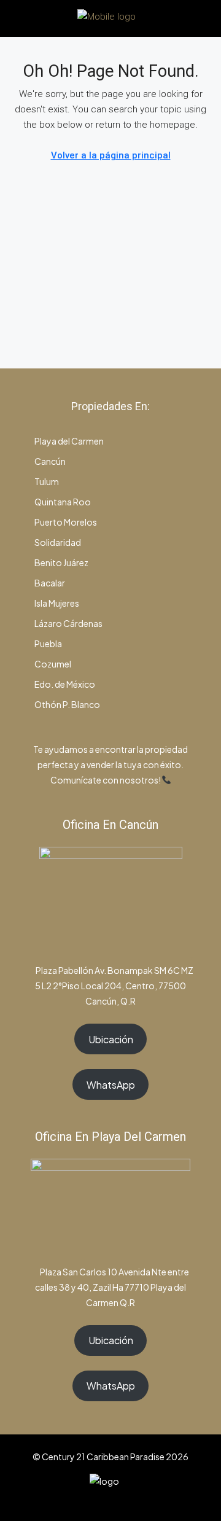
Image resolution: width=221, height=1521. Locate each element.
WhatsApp (111, 1085)
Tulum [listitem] (46, 481)
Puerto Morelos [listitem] (65, 521)
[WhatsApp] (121, 1498)
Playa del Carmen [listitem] (68, 440)
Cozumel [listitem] (52, 663)
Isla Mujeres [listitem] (56, 603)
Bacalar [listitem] (49, 582)
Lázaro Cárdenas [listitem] (68, 623)
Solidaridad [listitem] (57, 542)
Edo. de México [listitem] (64, 684)
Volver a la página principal (111, 155)
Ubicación (110, 1039)
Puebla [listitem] (47, 643)
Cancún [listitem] (49, 461)
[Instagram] (100, 1498)
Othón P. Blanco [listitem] (66, 704)
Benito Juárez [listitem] (60, 562)
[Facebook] (78, 1498)
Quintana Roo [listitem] (62, 501)
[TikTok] (143, 1498)
